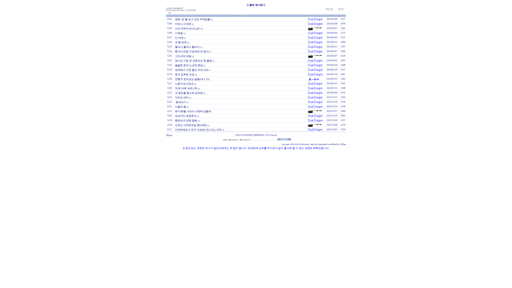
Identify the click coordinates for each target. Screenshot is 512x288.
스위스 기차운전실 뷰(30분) (191, 125)
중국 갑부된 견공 (184, 74)
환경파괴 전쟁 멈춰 (186, 120)
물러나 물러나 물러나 (187, 46)
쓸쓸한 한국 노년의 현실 (189, 65)
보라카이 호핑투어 (185, 115)
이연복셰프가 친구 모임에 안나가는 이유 (198, 129)
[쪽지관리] (340, 10)
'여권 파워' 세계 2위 (186, 88)
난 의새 (179, 37)
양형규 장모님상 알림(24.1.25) (192, 79)
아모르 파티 (182, 97)
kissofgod (322, 144)
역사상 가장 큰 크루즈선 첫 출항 (193, 60)
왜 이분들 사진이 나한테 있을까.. (193, 111)
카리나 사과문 (183, 23)
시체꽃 (179, 33)
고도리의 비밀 (183, 56)
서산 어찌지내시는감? (187, 28)
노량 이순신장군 (184, 83)
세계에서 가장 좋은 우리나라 (191, 69)
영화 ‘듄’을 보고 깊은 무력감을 (192, 19)
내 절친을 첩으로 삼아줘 (189, 92)
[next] (274, 135)
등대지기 (180, 102)
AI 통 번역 (181, 42)
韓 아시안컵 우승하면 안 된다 (192, 51)
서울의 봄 (180, 106)
